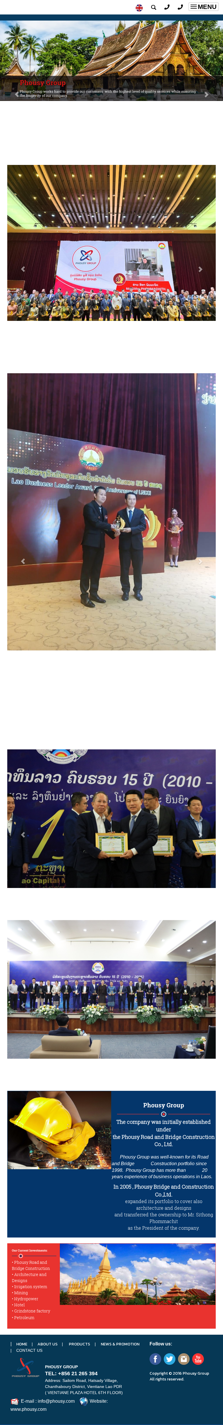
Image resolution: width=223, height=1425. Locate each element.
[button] (16, 91)
